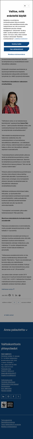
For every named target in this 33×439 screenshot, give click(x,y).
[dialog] (16, 29)
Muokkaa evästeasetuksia (16, 54)
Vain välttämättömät (16, 49)
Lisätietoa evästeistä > (21, 39)
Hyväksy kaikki (16, 44)
